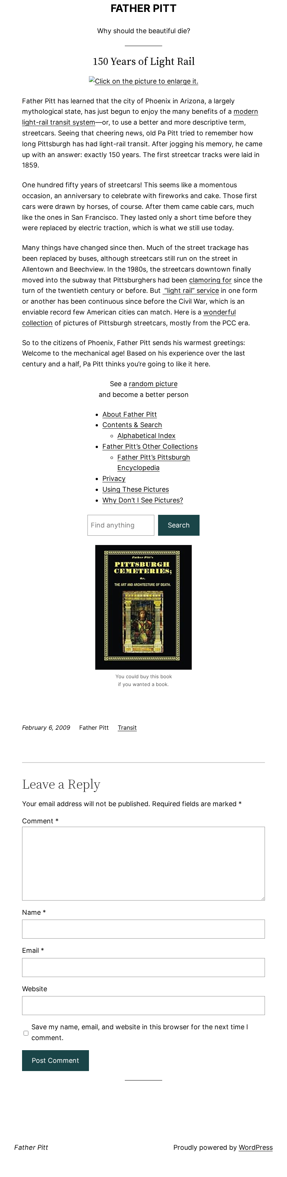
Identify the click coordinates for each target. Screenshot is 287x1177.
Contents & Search (132, 425)
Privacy (114, 478)
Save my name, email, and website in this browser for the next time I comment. (139, 1032)
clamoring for (210, 280)
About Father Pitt (129, 414)
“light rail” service (191, 290)
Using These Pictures (135, 489)
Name (34, 912)
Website (34, 989)
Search (179, 525)
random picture (153, 384)
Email (33, 950)
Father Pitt (144, 8)
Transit (127, 727)
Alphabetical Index (146, 435)
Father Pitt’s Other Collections (150, 446)
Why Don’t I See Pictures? (142, 500)
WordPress (256, 1147)
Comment (40, 821)
